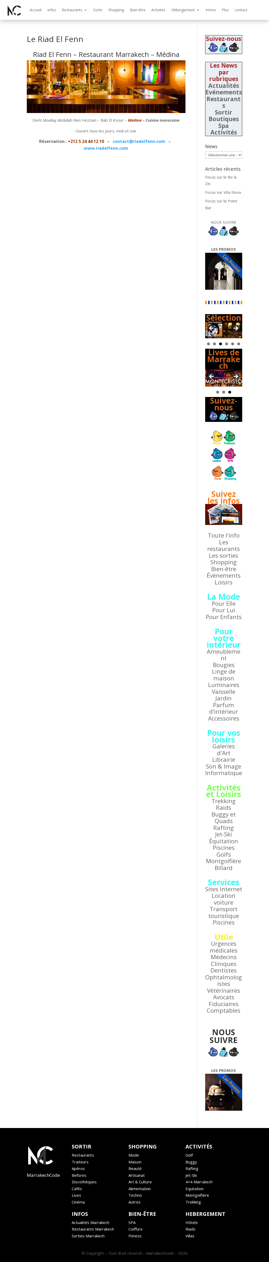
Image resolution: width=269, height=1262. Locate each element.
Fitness (135, 1235)
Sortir (97, 9)
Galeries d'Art (224, 749)
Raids (223, 807)
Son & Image (223, 766)
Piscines (224, 848)
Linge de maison (223, 674)
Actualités (223, 86)
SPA (132, 1222)
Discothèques (84, 1181)
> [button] (236, 328)
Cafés (77, 1188)
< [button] (212, 328)
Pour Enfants (224, 617)
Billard (223, 868)
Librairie (223, 759)
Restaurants (72, 9)
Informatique (223, 773)
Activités (158, 9)
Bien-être (138, 9)
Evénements (223, 92)
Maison (134, 1161)
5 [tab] (232, 343)
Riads (190, 1229)
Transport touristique (223, 912)
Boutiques (224, 119)
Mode (133, 1155)
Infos (51, 9)
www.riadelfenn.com (106, 148)
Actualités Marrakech (90, 1222)
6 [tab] (238, 343)
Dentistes (223, 970)
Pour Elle (224, 603)
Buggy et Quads (223, 817)
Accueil (36, 9)
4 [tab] (226, 343)
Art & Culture (140, 1181)
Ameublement (223, 654)
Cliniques (223, 964)
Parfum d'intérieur (223, 708)
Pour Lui (223, 610)
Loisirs (223, 582)
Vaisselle (223, 692)
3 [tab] (220, 343)
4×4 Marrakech (199, 1181)
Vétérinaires (223, 990)
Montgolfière (223, 861)
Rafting (223, 828)
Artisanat (136, 1175)
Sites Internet (223, 889)
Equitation (194, 1188)
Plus (225, 9)
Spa (223, 126)
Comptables (223, 1010)
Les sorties (223, 555)
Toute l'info (224, 535)
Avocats (223, 997)
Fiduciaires (224, 1004)
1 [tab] (208, 343)
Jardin (223, 698)
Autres (134, 1202)
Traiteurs (80, 1161)
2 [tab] (214, 343)
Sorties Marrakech (88, 1235)
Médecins (224, 957)
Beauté (135, 1168)
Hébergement (183, 9)
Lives (76, 1195)
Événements (224, 575)
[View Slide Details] (223, 329)
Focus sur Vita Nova (223, 192)
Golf (189, 1155)
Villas (189, 1235)
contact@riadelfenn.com (139, 141)
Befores (79, 1175)
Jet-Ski (223, 834)
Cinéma (78, 1202)
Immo (211, 9)
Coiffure (135, 1229)
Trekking (223, 801)
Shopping (116, 9)
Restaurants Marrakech (93, 1229)
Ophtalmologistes (223, 980)
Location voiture (223, 899)
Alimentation (139, 1188)
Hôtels (191, 1222)
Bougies (224, 665)
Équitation (223, 841)
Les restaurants (223, 545)
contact (241, 9)
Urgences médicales (223, 946)
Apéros (78, 1168)
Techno (135, 1195)
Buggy (191, 1161)
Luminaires (223, 685)
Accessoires (223, 718)
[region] (223, 329)
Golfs (223, 854)
